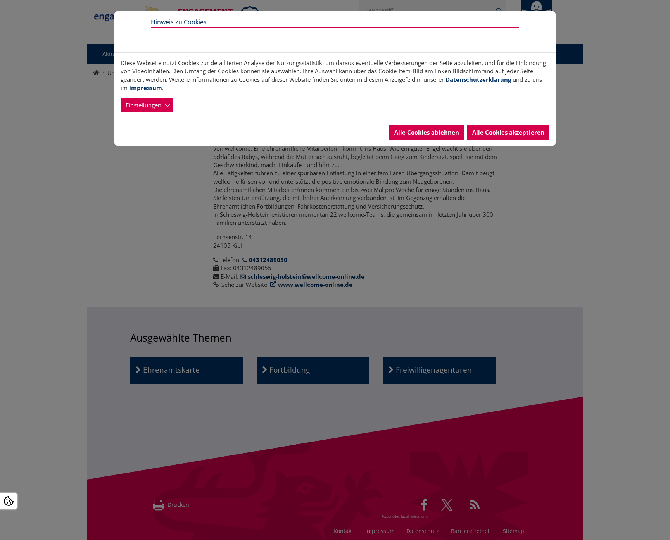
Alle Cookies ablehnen (426, 132)
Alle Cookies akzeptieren (508, 132)
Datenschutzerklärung (478, 79)
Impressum (145, 87)
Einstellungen (143, 105)
